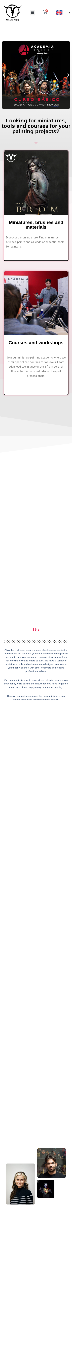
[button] (32, 12)
